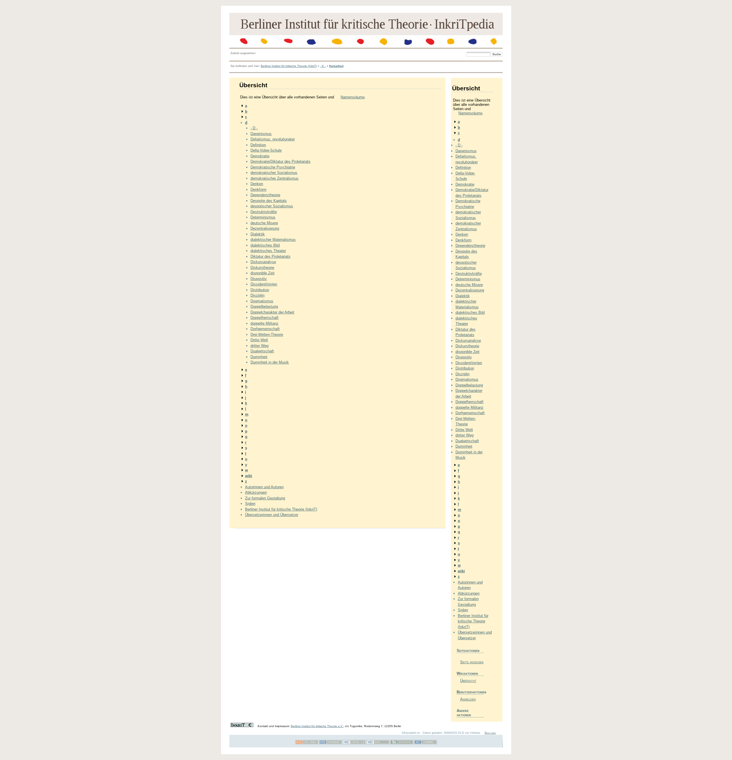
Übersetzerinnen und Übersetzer (271, 515)
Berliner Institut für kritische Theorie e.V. (317, 726)
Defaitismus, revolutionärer (272, 139)
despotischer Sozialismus (271, 206)
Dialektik (257, 234)
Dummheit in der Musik (269, 362)
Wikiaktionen (467, 673)
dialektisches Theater (268, 251)
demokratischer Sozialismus (273, 172)
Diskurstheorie (262, 267)
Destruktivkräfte (263, 212)
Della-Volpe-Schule (266, 150)
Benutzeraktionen (470, 692)
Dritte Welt (259, 340)
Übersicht (468, 680)
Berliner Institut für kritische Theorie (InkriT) (289, 66)
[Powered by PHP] (330, 743)
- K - (323, 66)
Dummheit (258, 357)
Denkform (258, 189)
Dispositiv (258, 279)
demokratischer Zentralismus (274, 178)
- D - (254, 128)
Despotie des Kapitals (268, 201)
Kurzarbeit (336, 66)
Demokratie (259, 156)
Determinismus (262, 217)
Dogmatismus (261, 301)
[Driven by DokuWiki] (401, 743)
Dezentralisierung (264, 228)
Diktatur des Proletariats (270, 256)
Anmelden (468, 699)
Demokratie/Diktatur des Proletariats (280, 161)
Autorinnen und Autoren (264, 487)
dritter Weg (259, 346)
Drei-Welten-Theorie (266, 334)
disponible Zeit (262, 273)
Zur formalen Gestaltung (265, 498)
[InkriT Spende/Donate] (241, 726)
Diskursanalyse (263, 262)
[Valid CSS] (378, 743)
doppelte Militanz (264, 323)
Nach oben (490, 732)
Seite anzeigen (472, 662)
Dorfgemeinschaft (265, 329)
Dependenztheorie (265, 195)
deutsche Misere (264, 223)
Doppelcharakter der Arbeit (272, 312)
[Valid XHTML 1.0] (354, 743)
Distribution (259, 290)
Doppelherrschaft (264, 317)
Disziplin (257, 295)
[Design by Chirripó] (425, 743)
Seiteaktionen (468, 650)
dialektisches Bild (265, 245)
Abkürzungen (256, 492)
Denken (256, 184)
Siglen (250, 503)
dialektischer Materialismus (273, 239)
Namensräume (353, 97)
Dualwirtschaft (262, 351)
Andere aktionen (464, 713)
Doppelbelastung (264, 306)
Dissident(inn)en (263, 284)
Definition (258, 145)
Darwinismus (261, 134)
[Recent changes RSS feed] (306, 743)
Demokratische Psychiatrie (272, 167)
